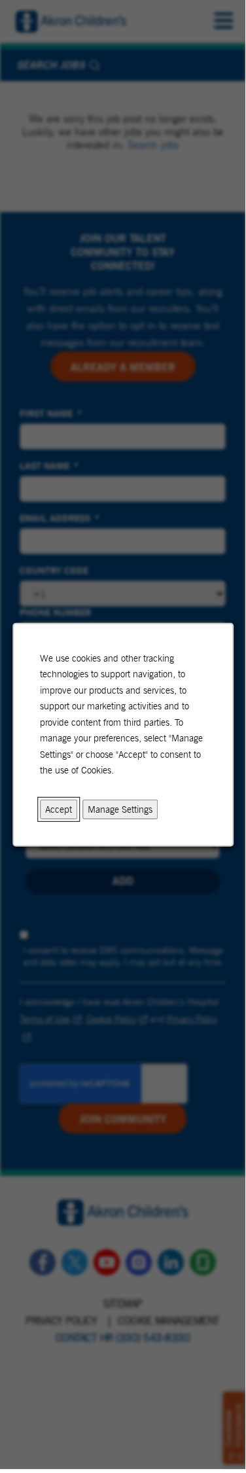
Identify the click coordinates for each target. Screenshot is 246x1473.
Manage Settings (120, 808)
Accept (58, 808)
